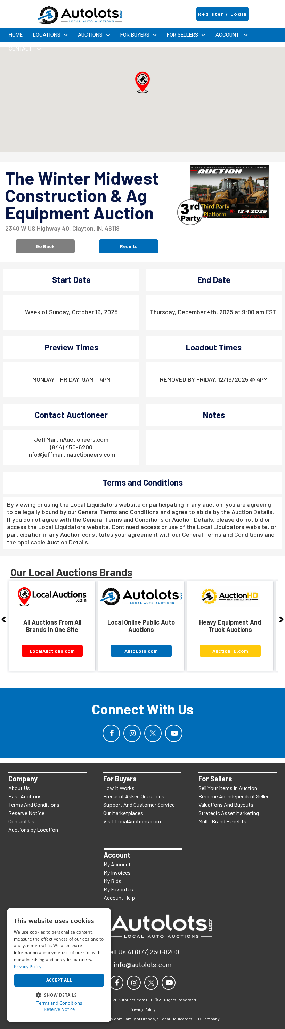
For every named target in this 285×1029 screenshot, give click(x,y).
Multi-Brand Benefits (222, 821)
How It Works (119, 787)
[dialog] (59, 965)
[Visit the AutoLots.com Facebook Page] (111, 733)
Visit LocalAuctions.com (132, 821)
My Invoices (117, 872)
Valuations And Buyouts (225, 804)
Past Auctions (25, 796)
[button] (142, 82)
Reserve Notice (26, 813)
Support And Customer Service (139, 804)
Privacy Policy (27, 966)
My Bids (112, 880)
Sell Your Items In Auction (227, 787)
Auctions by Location (33, 829)
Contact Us (21, 821)
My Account (117, 864)
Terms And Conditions (33, 804)
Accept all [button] (59, 980)
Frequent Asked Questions (133, 796)
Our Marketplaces (123, 813)
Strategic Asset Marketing (228, 813)
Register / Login (222, 14)
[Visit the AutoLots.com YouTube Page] (173, 733)
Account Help (119, 897)
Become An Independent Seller (233, 796)
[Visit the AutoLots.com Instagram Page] (132, 733)
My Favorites (118, 889)
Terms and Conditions (59, 1003)
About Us (19, 787)
